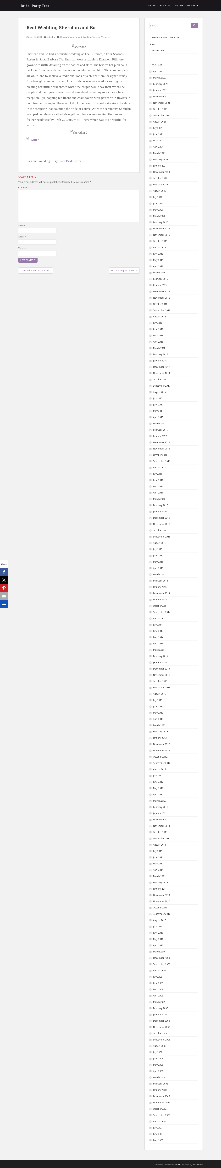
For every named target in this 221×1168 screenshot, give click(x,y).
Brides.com (73, 161)
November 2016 (161, 448)
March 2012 (159, 800)
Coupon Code (156, 50)
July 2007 (157, 1127)
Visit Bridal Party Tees (159, 5)
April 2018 (158, 341)
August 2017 (159, 392)
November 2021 (161, 102)
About (152, 44)
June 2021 (158, 134)
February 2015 (160, 580)
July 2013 (157, 700)
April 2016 (158, 492)
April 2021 (158, 146)
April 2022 (158, 71)
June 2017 (158, 404)
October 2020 (160, 178)
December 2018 (161, 291)
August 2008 (159, 1045)
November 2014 (161, 599)
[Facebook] (4, 572)
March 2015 (159, 574)
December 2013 (161, 668)
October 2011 (160, 832)
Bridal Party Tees (35, 6)
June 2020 (158, 203)
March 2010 (159, 951)
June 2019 (158, 253)
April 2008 (158, 1071)
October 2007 (160, 1108)
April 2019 (158, 266)
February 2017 (160, 429)
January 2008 (160, 1089)
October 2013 (160, 681)
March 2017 (159, 423)
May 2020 (158, 209)
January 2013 (160, 737)
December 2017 (161, 366)
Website (22, 248)
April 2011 (158, 869)
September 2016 (161, 461)
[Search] (194, 25)
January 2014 (160, 662)
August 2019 (159, 247)
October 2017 (160, 379)
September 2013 (161, 687)
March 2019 (159, 272)
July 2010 (157, 926)
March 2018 (159, 348)
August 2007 (159, 1121)
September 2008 (161, 1039)
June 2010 (158, 932)
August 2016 (159, 467)
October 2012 (160, 756)
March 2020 (159, 215)
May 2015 (158, 561)
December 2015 (161, 517)
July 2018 (157, 322)
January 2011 (160, 888)
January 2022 (160, 90)
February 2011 (160, 882)
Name (22, 225)
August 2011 (159, 844)
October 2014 (160, 605)
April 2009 (158, 995)
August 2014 (159, 618)
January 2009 (160, 1014)
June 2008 (158, 1058)
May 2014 (158, 637)
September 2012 (161, 762)
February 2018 (160, 354)
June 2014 (158, 630)
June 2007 (158, 1133)
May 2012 (158, 788)
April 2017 (158, 417)
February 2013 (160, 731)
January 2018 (160, 360)
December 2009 (161, 957)
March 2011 (159, 876)
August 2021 (159, 121)
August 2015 (159, 542)
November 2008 (161, 1027)
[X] (4, 580)
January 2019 (160, 285)
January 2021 (160, 165)
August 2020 (159, 190)
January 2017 (160, 436)
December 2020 (161, 171)
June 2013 (158, 706)
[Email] (4, 596)
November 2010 (161, 901)
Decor (63, 36)
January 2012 (160, 813)
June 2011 (158, 857)
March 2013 (159, 725)
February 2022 (160, 83)
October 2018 (160, 304)
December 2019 (161, 228)
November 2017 (161, 373)
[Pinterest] (4, 588)
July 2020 (157, 197)
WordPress (198, 1164)
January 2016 (160, 511)
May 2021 (158, 140)
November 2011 (161, 825)
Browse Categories (185, 5)
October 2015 (160, 530)
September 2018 (161, 310)
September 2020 (161, 184)
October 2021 (160, 109)
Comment (24, 187)
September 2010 (161, 913)
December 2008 (161, 1020)
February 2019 (160, 278)
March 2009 (159, 1001)
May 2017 (158, 410)
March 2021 (159, 153)
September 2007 (161, 1115)
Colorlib (177, 1164)
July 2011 (157, 851)
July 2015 (157, 549)
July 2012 (157, 775)
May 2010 (158, 939)
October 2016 (160, 454)
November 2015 (161, 524)
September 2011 (161, 838)
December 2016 (161, 442)
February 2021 (160, 159)
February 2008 (160, 1083)
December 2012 (161, 744)
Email (22, 236)
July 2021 (157, 127)
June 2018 (158, 329)
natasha (51, 36)
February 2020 (160, 222)
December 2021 (161, 96)
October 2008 (160, 1033)
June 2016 (158, 480)
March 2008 (159, 1077)
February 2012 (160, 806)
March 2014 (159, 649)
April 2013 (158, 718)
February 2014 (160, 656)
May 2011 (158, 863)
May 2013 (158, 712)
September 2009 (161, 964)
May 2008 (158, 1064)
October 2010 (160, 907)
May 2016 (158, 486)
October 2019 (160, 241)
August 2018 (159, 316)
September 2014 (161, 612)
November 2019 (161, 234)
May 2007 (158, 1140)
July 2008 (157, 1052)
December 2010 (161, 895)
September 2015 (161, 536)
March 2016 (159, 498)
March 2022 (159, 77)
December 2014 (161, 593)
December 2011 (161, 819)
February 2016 (160, 505)
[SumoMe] (4, 604)
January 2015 (160, 586)
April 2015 (158, 568)
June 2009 (158, 983)
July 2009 (157, 976)
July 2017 (157, 398)
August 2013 (159, 693)
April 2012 (158, 794)
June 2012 (158, 781)
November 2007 (161, 1102)
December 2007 (161, 1096)
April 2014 (158, 643)
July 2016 (157, 473)
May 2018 (158, 335)
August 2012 (159, 769)
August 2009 (159, 970)
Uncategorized (74, 36)
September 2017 (161, 385)
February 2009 (160, 1008)
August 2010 (159, 920)
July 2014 (157, 624)
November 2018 (161, 297)
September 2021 (161, 115)
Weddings (105, 36)
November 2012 (161, 750)
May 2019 (158, 259)
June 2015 (158, 555)
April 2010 (158, 945)
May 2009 (158, 989)
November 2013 (161, 674)
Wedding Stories (91, 36)
